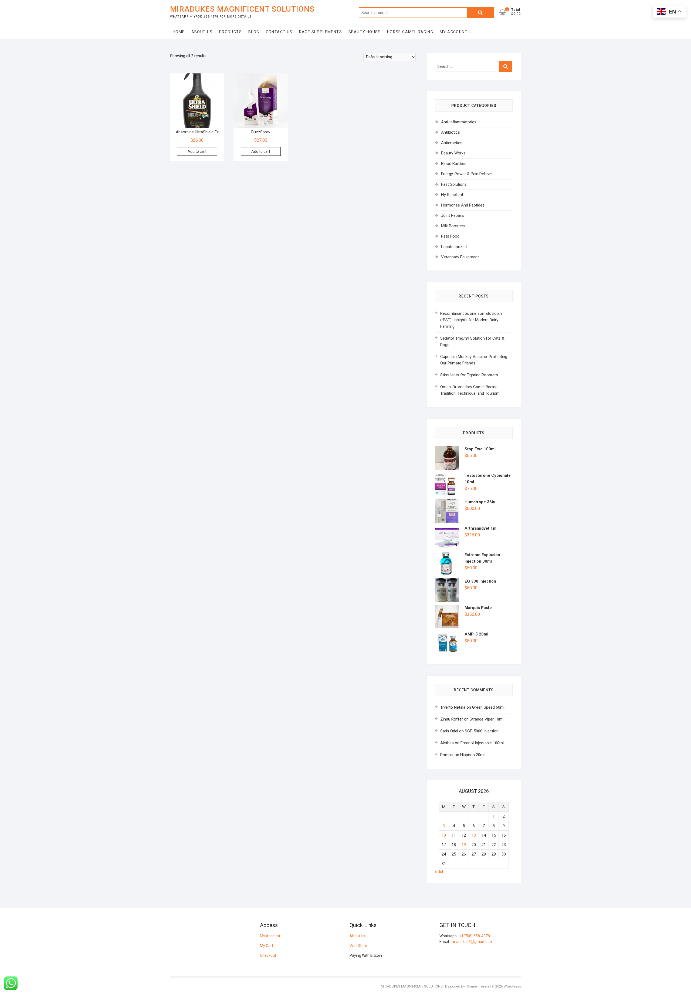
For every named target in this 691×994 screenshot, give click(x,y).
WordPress (512, 986)
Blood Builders (453, 163)
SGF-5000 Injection (482, 731)
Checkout (268, 955)
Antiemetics (451, 142)
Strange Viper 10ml (486, 719)
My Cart (266, 946)
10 (444, 835)
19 (464, 844)
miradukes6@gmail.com (471, 941)
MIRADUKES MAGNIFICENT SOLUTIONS (242, 9)
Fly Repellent (452, 194)
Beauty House (364, 32)
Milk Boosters (453, 226)
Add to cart (197, 151)
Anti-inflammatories (458, 122)
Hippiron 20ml (472, 754)
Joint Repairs (452, 215)
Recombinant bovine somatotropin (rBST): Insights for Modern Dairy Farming (471, 320)
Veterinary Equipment (460, 257)
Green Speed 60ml (488, 707)
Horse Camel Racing (410, 32)
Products (230, 32)
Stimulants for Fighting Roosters (469, 375)
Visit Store (358, 946)
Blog (253, 32)
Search (480, 12)
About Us (202, 32)
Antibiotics (450, 132)
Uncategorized (454, 246)
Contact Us (279, 32)
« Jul (439, 871)
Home (179, 32)
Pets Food (450, 236)
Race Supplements (320, 32)
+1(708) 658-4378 (474, 936)
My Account (454, 32)
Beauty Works (453, 153)
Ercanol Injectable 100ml (482, 743)
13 (474, 835)
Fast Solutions (454, 184)
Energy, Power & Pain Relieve (466, 173)
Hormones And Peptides (463, 205)
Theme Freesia (477, 986)
